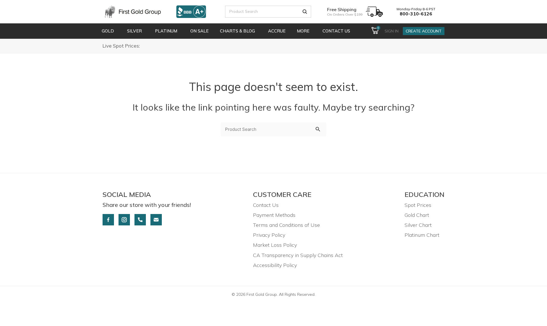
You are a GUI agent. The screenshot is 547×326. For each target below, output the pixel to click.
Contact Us (266, 205)
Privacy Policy (269, 235)
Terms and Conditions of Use (286, 225)
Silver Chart (418, 225)
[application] (115, 31)
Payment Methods (274, 215)
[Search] (304, 11)
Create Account (424, 31)
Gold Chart (417, 215)
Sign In (392, 31)
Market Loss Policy (275, 245)
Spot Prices (418, 205)
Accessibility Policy (275, 265)
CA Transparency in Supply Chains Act (298, 255)
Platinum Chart (422, 235)
